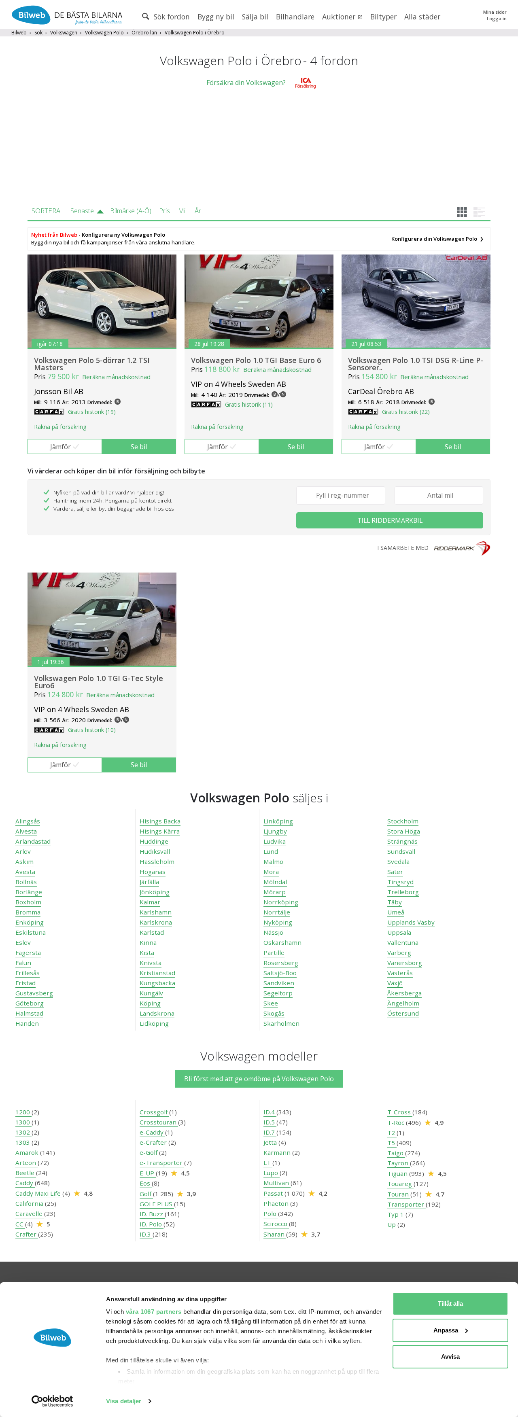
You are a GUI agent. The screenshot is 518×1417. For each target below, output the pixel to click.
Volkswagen (63, 32)
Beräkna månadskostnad (116, 377)
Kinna (148, 942)
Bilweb (19, 32)
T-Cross (399, 1112)
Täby (394, 902)
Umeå (395, 912)
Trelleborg (403, 892)
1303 (23, 1142)
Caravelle (29, 1213)
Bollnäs (26, 882)
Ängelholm (403, 1003)
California (30, 1203)
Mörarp (274, 892)
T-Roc (396, 1122)
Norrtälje (276, 912)
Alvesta (26, 831)
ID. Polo (151, 1224)
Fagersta (28, 952)
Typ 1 (396, 1214)
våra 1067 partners (154, 1311)
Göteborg (29, 1003)
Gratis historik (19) (92, 412)
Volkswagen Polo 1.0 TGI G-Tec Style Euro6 (98, 681)
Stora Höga (403, 831)
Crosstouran (159, 1122)
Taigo (396, 1153)
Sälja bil (255, 16)
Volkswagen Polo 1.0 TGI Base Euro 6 (256, 360)
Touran (398, 1194)
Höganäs (153, 872)
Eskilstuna (30, 932)
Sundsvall (401, 851)
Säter (395, 872)
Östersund (403, 1013)
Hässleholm (157, 861)
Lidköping (154, 1023)
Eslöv (23, 942)
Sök (38, 32)
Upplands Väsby (411, 922)
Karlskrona (156, 922)
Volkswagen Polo (104, 32)
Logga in (497, 18)
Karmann (277, 1152)
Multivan (277, 1183)
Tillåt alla (450, 1303)
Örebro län (144, 32)
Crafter (26, 1234)
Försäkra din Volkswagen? (246, 82)
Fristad (25, 983)
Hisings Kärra (160, 831)
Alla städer (422, 16)
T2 (392, 1133)
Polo (270, 1213)
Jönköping (155, 892)
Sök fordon (171, 16)
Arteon (26, 1162)
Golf (146, 1194)
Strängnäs (402, 841)
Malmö (273, 861)
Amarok (27, 1152)
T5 (392, 1143)
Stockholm (402, 821)
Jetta (270, 1142)
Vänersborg (404, 963)
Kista (147, 952)
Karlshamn (156, 912)
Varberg (399, 952)
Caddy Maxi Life (38, 1193)
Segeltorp (278, 993)
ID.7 (269, 1132)
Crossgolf (154, 1112)
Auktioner (339, 16)
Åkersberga (404, 993)
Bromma (27, 912)
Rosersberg (280, 963)
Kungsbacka (157, 983)
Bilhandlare (295, 16)
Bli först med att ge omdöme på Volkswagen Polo (259, 1078)
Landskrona (157, 1013)
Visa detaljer (123, 1401)
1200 (23, 1112)
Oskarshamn (282, 942)
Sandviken (278, 983)
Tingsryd (400, 882)
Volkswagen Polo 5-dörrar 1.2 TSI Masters (92, 363)
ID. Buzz (152, 1214)
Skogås (273, 1013)
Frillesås (27, 973)
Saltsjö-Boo (280, 973)
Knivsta (150, 963)
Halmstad (29, 1013)
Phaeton (276, 1203)
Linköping (278, 821)
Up (392, 1224)
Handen (27, 1023)
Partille (273, 952)
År (198, 210)
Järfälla (149, 882)
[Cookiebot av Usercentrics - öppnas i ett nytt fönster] (52, 1401)
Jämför (60, 446)
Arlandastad (33, 841)
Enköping (29, 922)
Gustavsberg (34, 993)
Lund (270, 851)
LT (267, 1162)
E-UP (148, 1173)
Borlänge (28, 892)
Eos (146, 1183)
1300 (23, 1122)
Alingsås (27, 821)
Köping (150, 1003)
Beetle (25, 1173)
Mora (271, 872)
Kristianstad (157, 973)
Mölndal (275, 882)
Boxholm (28, 902)
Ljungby (275, 831)
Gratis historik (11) (249, 404)
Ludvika (274, 841)
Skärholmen (281, 1023)
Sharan (274, 1234)
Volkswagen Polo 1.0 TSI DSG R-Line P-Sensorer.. (415, 363)
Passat (273, 1193)
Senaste (82, 210)
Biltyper (383, 16)
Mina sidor (495, 12)
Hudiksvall (155, 851)
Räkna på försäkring (60, 427)
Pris (164, 210)
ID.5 (269, 1122)
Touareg (400, 1183)
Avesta (25, 872)
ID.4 (269, 1112)
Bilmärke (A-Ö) (130, 210)
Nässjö (273, 932)
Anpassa (445, 1330)
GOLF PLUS (157, 1204)
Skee (270, 1003)
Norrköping (280, 902)
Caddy (25, 1183)
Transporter (406, 1204)
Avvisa (450, 1356)
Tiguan (398, 1173)
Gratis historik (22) (406, 412)
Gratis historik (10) (92, 730)
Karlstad (152, 932)
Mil (182, 210)
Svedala (398, 861)
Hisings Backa (160, 821)
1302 (23, 1132)
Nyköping (277, 922)
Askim (24, 861)
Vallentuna (402, 942)
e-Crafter (154, 1142)
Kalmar (150, 902)
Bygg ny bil (215, 16)
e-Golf (149, 1152)
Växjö (395, 983)
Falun (23, 963)
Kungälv (151, 993)
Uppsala (399, 932)
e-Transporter (162, 1162)
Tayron (398, 1163)
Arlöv (23, 851)
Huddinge (154, 841)
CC (20, 1224)
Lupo (271, 1173)
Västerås (400, 973)
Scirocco (276, 1224)
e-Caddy (152, 1132)
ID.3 (146, 1234)
